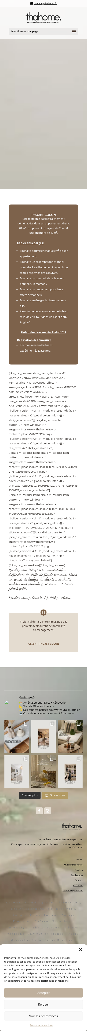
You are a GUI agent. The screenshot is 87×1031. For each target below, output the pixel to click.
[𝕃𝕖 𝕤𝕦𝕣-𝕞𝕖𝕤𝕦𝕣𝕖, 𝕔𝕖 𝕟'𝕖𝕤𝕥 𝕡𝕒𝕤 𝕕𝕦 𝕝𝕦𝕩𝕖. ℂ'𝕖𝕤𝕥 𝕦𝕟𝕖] (43, 736)
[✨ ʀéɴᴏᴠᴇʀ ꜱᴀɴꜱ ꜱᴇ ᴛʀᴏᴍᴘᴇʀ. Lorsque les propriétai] (16, 771)
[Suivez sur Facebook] (39, 810)
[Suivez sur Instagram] (47, 810)
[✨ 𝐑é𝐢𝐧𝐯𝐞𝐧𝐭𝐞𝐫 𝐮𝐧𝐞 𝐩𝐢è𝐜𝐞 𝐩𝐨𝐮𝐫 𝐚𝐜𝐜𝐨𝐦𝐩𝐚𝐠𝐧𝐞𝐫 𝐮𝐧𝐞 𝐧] (70, 771)
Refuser (43, 1004)
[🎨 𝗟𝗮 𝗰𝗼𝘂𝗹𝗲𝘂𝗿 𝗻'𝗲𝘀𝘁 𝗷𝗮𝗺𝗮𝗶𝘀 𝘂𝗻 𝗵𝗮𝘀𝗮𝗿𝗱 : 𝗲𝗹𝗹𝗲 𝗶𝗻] (43, 771)
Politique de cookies (41, 1025)
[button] (81, 950)
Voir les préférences (43, 1016)
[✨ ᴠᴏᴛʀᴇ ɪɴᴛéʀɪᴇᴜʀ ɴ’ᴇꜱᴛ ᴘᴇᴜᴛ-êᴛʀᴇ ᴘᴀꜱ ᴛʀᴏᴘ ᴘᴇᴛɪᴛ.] (16, 736)
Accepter (43, 993)
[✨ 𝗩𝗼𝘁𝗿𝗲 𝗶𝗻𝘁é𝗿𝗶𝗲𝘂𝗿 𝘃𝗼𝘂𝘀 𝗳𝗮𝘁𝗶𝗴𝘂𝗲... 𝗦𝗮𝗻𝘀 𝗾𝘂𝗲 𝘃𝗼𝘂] (70, 736)
